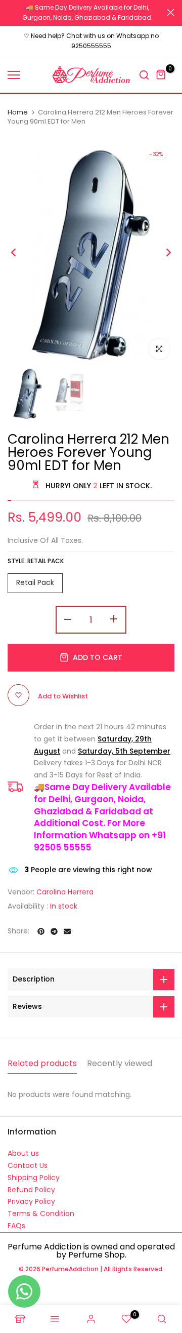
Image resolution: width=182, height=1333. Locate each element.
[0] (161, 69)
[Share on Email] (67, 926)
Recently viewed (119, 1059)
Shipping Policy (34, 1172)
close (170, 10)
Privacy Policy (31, 1197)
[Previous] (20, 248)
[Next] (162, 248)
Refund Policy (31, 1185)
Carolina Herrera (65, 887)
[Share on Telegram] (54, 926)
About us (23, 1149)
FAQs (16, 1221)
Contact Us (28, 1160)
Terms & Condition (41, 1209)
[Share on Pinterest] (41, 926)
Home (18, 107)
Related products (42, 1059)
